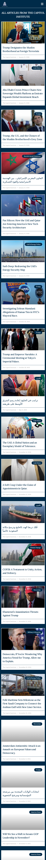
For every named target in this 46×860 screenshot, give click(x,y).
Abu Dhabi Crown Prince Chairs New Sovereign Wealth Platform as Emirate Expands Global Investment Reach (23, 93)
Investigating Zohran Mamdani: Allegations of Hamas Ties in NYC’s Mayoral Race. (21, 312)
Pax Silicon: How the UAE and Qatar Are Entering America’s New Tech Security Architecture (21, 224)
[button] (42, 4)
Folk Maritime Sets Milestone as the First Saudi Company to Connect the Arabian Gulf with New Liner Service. (22, 703)
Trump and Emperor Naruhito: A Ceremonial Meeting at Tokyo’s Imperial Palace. (20, 358)
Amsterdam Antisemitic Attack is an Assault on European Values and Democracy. (21, 749)
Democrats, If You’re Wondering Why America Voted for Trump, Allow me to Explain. (22, 658)
